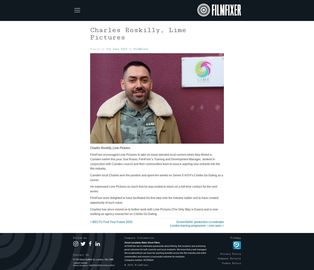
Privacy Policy (230, 253)
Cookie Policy (231, 263)
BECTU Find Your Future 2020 (112, 222)
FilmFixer (141, 48)
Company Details (229, 258)
